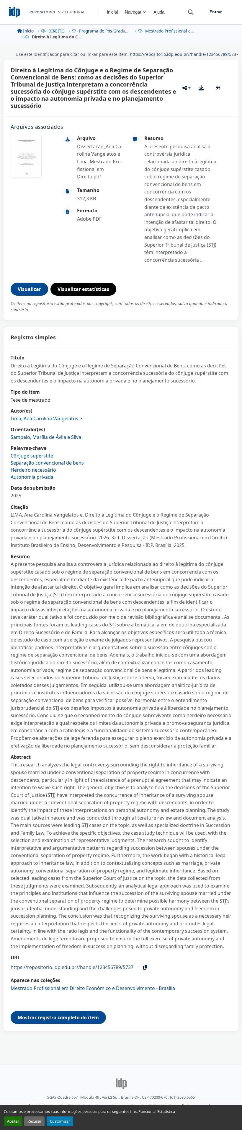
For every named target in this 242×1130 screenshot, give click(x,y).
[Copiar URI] (145, 967)
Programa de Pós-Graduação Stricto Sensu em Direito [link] (104, 31)
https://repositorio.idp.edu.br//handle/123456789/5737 (184, 54)
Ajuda (158, 11)
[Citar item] (218, 88)
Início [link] (28, 31)
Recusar (34, 1121)
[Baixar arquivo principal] (201, 88)
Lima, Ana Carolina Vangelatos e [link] (46, 418)
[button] (188, 11)
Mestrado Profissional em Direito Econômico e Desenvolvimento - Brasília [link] (171, 31)
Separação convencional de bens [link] (47, 463)
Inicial (112, 11)
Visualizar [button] (29, 289)
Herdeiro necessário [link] (33, 470)
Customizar (60, 1121)
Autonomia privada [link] (32, 477)
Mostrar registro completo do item (58, 1017)
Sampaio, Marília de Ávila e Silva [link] (46, 437)
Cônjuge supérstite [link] (32, 455)
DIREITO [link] (56, 31)
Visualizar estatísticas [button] (83, 289)
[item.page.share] (186, 88)
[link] (100, 162)
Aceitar (13, 1121)
